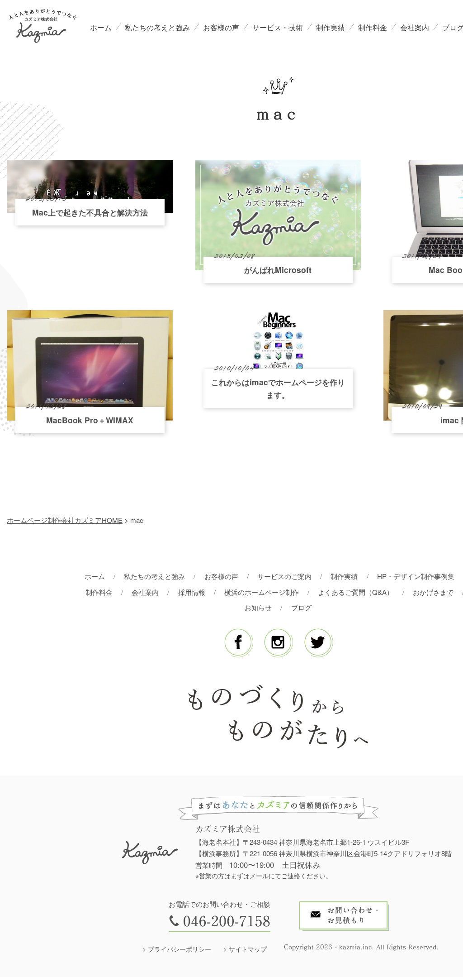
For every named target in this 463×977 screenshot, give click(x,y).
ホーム (101, 27)
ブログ (301, 607)
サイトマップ (248, 948)
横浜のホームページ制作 (261, 592)
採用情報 (191, 592)
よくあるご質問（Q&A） (355, 592)
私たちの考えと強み (157, 27)
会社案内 (414, 27)
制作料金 (372, 27)
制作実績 (330, 27)
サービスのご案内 (284, 576)
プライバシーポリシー (179, 948)
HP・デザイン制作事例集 (415, 576)
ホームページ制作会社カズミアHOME (65, 520)
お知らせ (258, 607)
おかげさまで (433, 592)
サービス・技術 (277, 27)
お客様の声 (221, 27)
